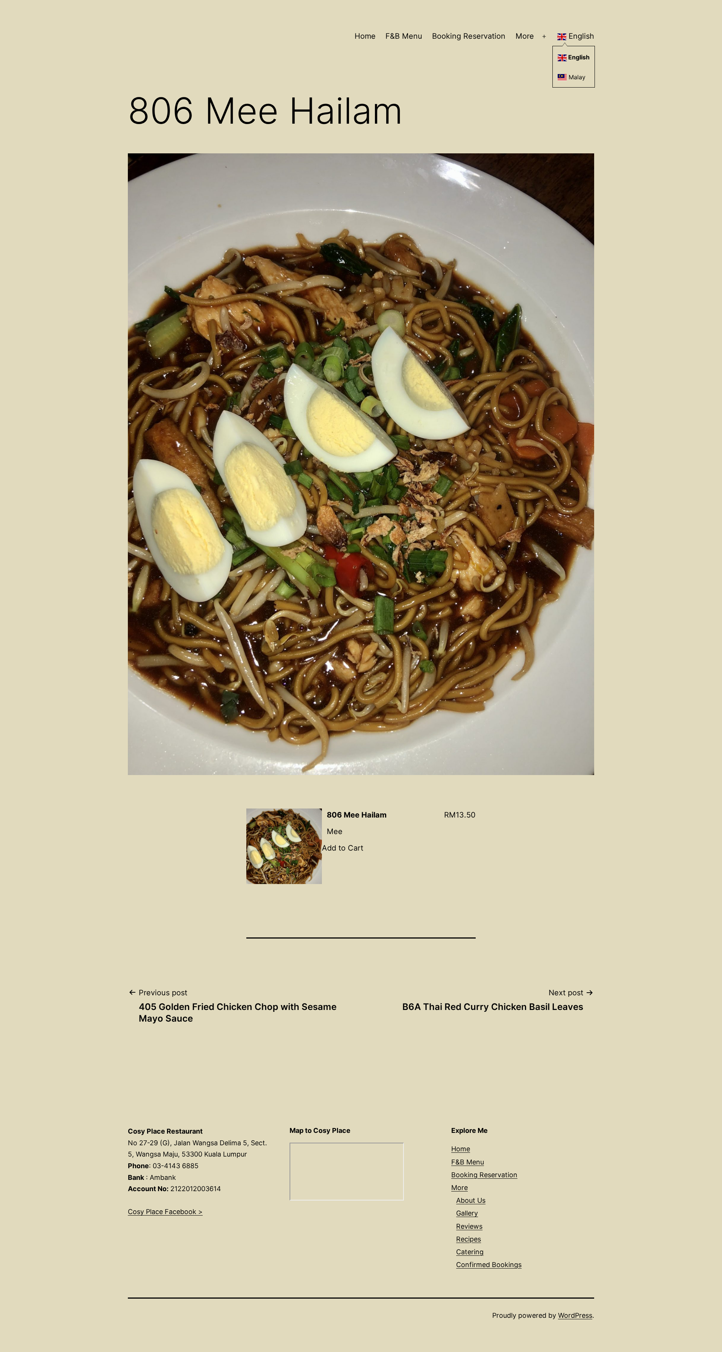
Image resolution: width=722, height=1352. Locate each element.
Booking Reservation (468, 36)
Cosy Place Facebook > (165, 1212)
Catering (470, 1252)
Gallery (467, 1213)
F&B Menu (403, 36)
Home (365, 36)
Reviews (469, 1226)
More (525, 36)
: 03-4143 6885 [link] (163, 1166)
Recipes (468, 1239)
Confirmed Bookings (489, 1265)
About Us (470, 1200)
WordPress (575, 1315)
